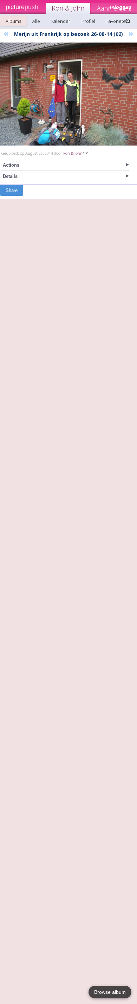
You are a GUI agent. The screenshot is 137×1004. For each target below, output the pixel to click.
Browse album (110, 992)
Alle (36, 21)
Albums (13, 21)
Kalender (60, 21)
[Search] (127, 21)
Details (10, 176)
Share (12, 190)
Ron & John (68, 8)
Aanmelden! (114, 8)
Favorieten (117, 21)
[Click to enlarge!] (68, 94)
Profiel (88, 21)
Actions (11, 165)
